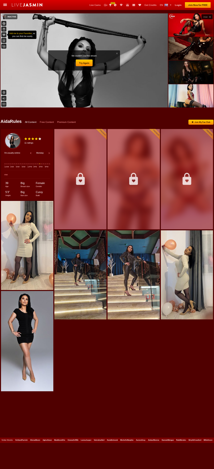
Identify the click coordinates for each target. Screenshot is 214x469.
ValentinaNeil (99, 440)
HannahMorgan (168, 440)
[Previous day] (31, 153)
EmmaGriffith (73, 440)
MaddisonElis (59, 440)
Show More (191, 102)
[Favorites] (139, 5)
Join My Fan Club (202, 122)
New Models (106, 5)
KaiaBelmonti (112, 440)
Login (178, 5)
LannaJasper (86, 440)
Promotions (115, 5)
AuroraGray (140, 440)
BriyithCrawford (195, 440)
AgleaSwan (47, 440)
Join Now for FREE (197, 5)
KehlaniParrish (21, 440)
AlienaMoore (35, 440)
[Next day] (49, 153)
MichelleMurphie (127, 440)
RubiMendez (181, 440)
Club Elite (121, 5)
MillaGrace (208, 440)
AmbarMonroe (153, 440)
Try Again (84, 63)
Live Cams (95, 5)
